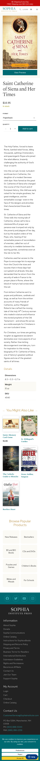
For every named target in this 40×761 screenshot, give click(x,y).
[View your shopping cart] (31, 9)
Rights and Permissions (13, 663)
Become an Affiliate (12, 667)
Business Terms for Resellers (16, 652)
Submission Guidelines (13, 659)
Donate (6, 629)
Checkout (7, 699)
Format (5, 113)
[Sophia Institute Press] (9, 9)
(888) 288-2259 (14, 730)
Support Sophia (10, 678)
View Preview (20, 72)
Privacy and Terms (11, 648)
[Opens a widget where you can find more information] (32, 757)
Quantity (6, 124)
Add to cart (28, 128)
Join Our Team (9, 674)
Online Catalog (9, 636)
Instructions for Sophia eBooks (17, 640)
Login (5, 691)
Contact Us (8, 671)
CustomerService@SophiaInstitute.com (21, 715)
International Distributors (14, 655)
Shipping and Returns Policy (15, 644)
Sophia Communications (14, 633)
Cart (5, 695)
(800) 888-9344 (14, 727)
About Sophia (9, 625)
